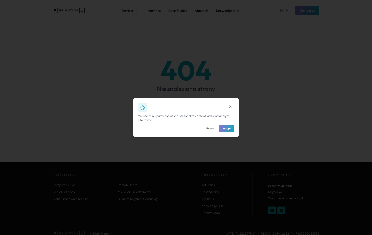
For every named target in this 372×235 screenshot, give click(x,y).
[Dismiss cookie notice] (230, 106)
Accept (226, 128)
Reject (210, 128)
